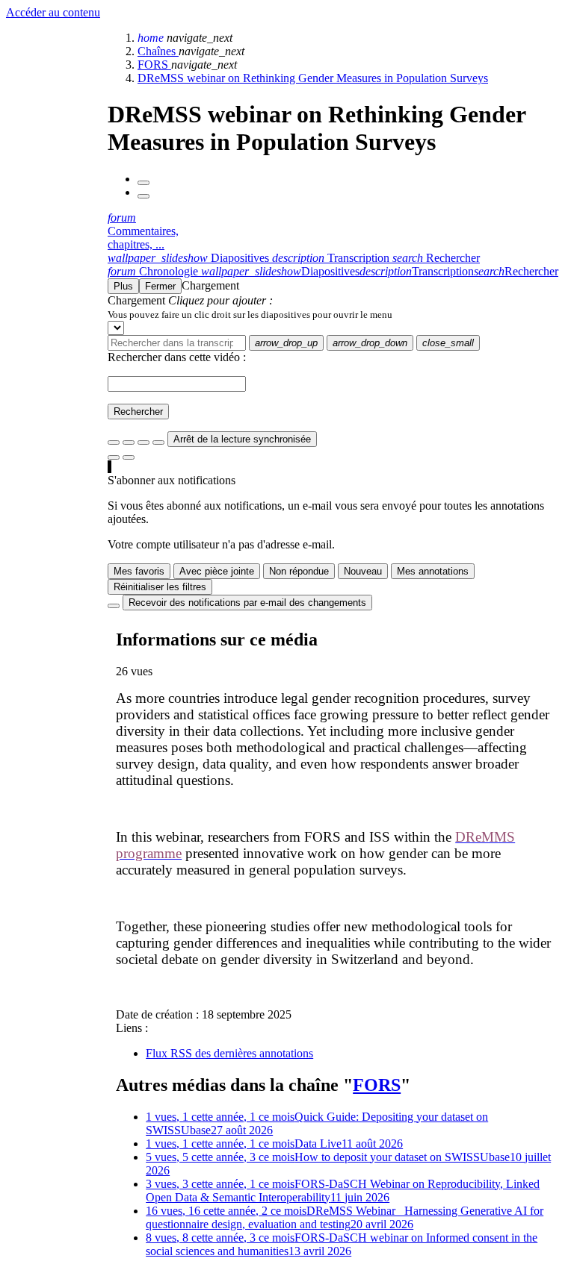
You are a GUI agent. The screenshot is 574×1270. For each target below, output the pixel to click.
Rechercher (138, 411)
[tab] (190, 257)
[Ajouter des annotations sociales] (114, 457)
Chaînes (158, 51)
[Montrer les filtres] (129, 442)
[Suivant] (143, 196)
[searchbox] (177, 343)
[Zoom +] (158, 442)
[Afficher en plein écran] (114, 442)
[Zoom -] (143, 442)
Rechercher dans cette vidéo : (177, 357)
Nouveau (363, 571)
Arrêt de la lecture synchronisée (242, 439)
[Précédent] (143, 183)
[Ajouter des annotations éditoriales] (129, 457)
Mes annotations (433, 571)
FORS (154, 64)
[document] (338, 314)
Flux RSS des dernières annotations (229, 1053)
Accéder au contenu (53, 12)
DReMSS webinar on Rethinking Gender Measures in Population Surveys (313, 78)
